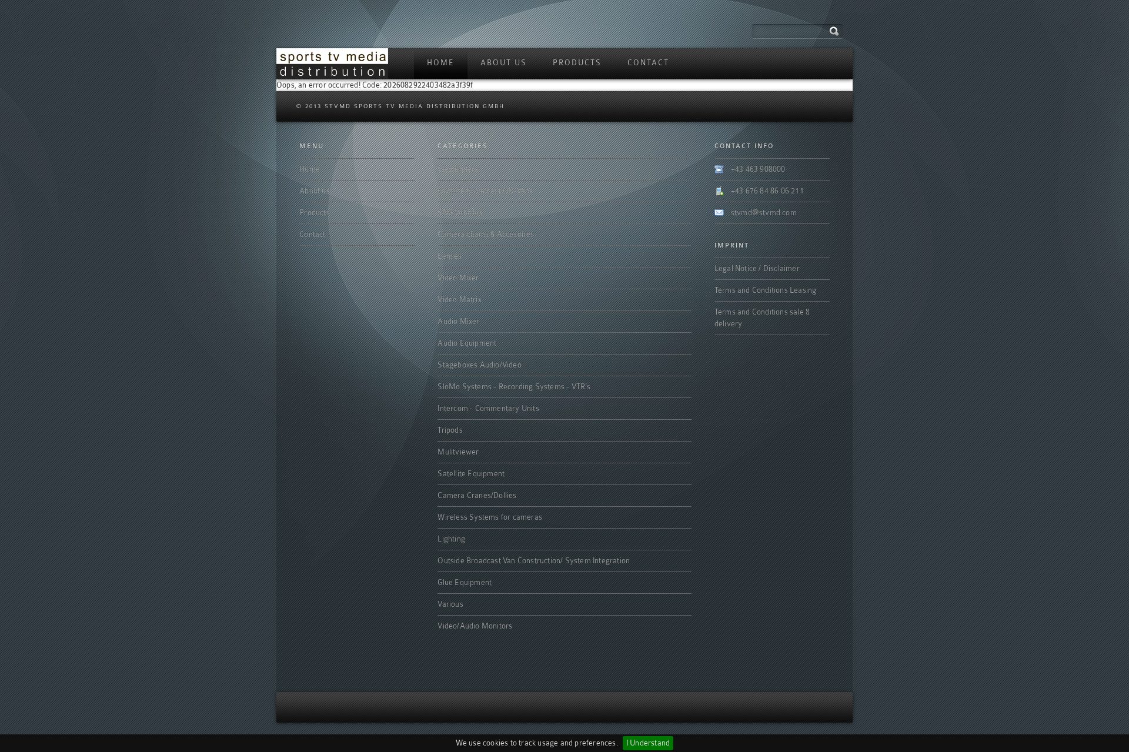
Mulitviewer (458, 451)
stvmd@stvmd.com (764, 212)
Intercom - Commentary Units (488, 408)
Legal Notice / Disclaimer (757, 268)
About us (503, 62)
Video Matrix (459, 299)
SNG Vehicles (459, 212)
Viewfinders (457, 169)
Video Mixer (458, 277)
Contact (648, 62)
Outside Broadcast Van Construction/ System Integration (533, 560)
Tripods (449, 430)
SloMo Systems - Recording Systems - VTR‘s (513, 386)
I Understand (648, 742)
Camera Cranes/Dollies (476, 495)
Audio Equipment (466, 343)
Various (450, 604)
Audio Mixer (458, 321)
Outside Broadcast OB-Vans (485, 190)
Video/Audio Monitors (474, 625)
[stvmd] (332, 63)
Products (577, 62)
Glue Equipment (464, 582)
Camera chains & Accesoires (485, 234)
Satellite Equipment (471, 473)
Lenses (449, 256)
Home (441, 62)
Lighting (451, 538)
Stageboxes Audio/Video (479, 364)
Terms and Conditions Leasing (765, 290)
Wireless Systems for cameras (489, 517)
